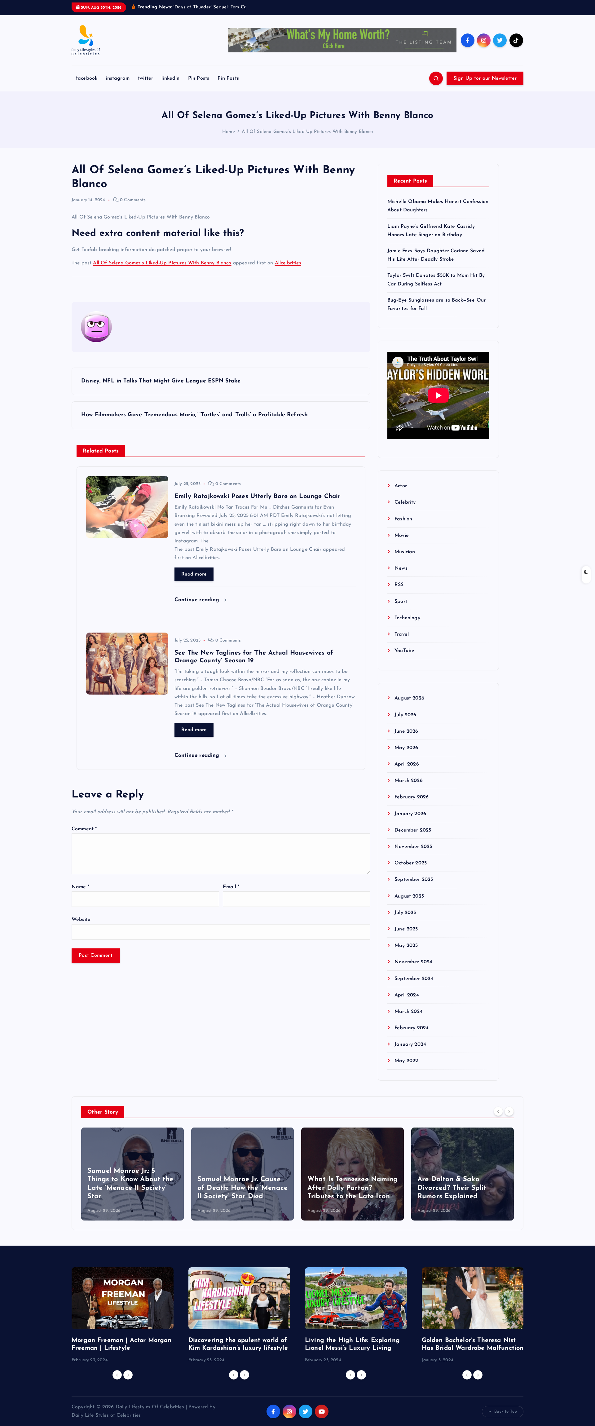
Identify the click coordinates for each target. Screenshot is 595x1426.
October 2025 (410, 863)
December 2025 (412, 830)
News (401, 568)
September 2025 (413, 879)
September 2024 (413, 978)
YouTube (404, 650)
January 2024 (410, 1044)
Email (231, 887)
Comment (84, 829)
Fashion (403, 519)
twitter (145, 78)
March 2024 (408, 1011)
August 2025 (409, 896)
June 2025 (406, 929)
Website (81, 919)
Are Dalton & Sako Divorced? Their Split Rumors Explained (451, 1188)
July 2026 (405, 715)
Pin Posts (198, 78)
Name (80, 887)
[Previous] (498, 1111)
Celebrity (405, 502)
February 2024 (411, 1028)
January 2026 (410, 813)
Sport (400, 601)
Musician (404, 552)
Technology (407, 618)
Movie (401, 535)
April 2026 (406, 764)
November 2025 (413, 846)
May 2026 (406, 747)
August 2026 (409, 698)
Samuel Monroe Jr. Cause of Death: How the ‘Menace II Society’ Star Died (242, 1188)
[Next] (509, 1111)
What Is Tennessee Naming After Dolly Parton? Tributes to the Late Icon (352, 1188)
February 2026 (411, 797)
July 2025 (405, 912)
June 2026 (406, 731)
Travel (401, 634)
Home (228, 132)
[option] (132, 1174)
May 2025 (406, 945)
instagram (117, 78)
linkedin (170, 78)
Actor (400, 485)
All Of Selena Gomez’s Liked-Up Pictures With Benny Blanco (307, 132)
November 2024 (413, 962)
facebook (86, 78)
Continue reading (197, 600)
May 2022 (406, 1060)
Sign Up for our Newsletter (485, 78)
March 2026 (408, 780)
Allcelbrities (288, 263)
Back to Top (505, 1412)
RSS (398, 584)
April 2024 (406, 995)
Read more (194, 574)
